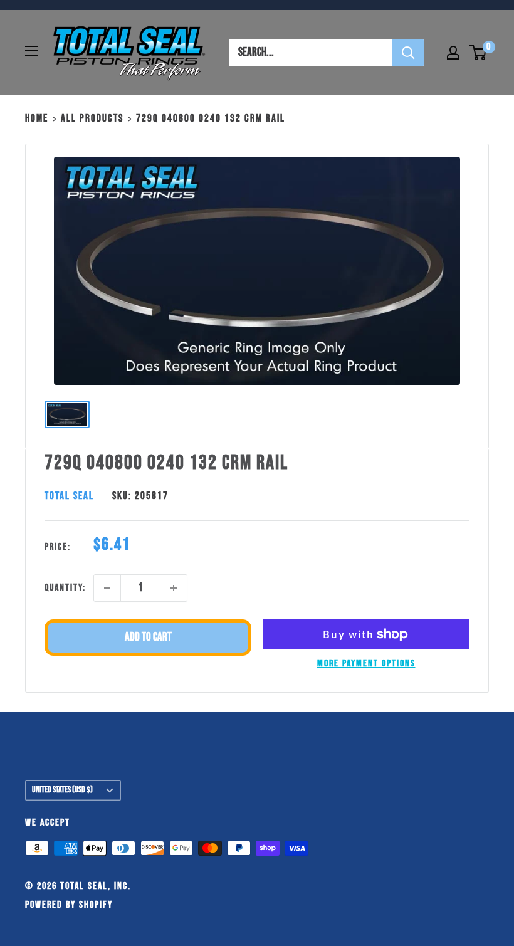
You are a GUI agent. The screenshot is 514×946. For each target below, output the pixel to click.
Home (36, 118)
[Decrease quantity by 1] (107, 588)
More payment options (366, 664)
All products (92, 118)
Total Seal (69, 496)
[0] (478, 52)
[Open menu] (31, 51)
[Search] (408, 52)
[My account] (453, 53)
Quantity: (65, 588)
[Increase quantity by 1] (173, 588)
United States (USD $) (62, 790)
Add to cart (148, 637)
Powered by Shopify (69, 905)
